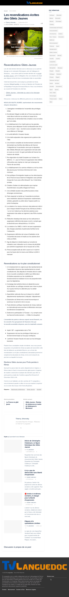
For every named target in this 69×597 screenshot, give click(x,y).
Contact (4, 589)
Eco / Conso (53, 37)
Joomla (58, 58)
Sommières (59, 86)
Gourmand (52, 55)
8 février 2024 (29, 504)
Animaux (52, 15)
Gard (57, 46)
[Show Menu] (3, 2)
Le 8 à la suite (53, 64)
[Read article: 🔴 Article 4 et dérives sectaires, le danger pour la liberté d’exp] (13, 499)
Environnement (54, 43)
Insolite (52, 58)
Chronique (58, 21)
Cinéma (52, 24)
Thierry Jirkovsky (11, 22)
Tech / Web (53, 92)
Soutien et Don (20, 589)
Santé (51, 83)
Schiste (57, 83)
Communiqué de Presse (56, 27)
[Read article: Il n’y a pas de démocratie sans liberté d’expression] (13, 476)
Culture (60, 33)
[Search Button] (66, 2)
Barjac (51, 18)
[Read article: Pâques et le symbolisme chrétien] (13, 526)
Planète (58, 71)
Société (39, 389)
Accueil (6, 11)
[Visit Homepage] (34, 3)
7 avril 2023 (38, 526)
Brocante (58, 18)
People (51, 71)
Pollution (59, 74)
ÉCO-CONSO (12, 11)
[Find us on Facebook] (47, 580)
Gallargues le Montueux (18, 389)
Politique (52, 74)
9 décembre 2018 (23, 22)
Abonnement (11, 589)
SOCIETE (16, 24)
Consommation (53, 30)
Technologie (53, 95)
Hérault (59, 55)
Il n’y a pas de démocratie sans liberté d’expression (33, 473)
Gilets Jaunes (31, 389)
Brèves (51, 21)
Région (57, 77)
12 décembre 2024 (29, 451)
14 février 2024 (29, 479)
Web (51, 102)
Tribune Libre (53, 99)
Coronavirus (53, 33)
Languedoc (52, 61)
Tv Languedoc (30, 449)
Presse (51, 77)
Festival (52, 46)
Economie (61, 37)
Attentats (59, 15)
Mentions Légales (31, 589)
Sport (51, 89)
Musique (60, 68)
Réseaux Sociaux (54, 80)
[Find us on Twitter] (51, 580)
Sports (56, 89)
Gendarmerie (53, 49)
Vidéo (60, 99)
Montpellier (52, 68)
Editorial (52, 40)
